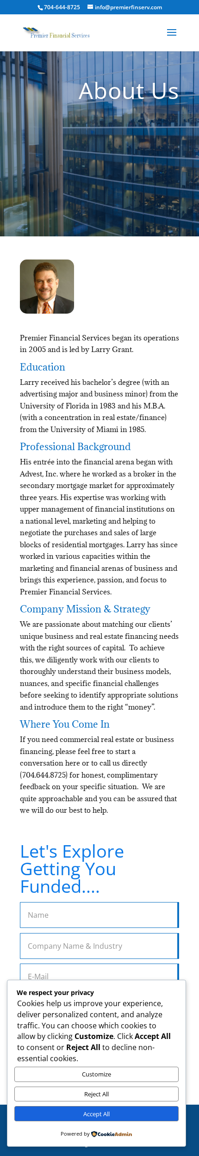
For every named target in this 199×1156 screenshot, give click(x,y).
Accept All (96, 1114)
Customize (96, 1074)
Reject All (96, 1094)
